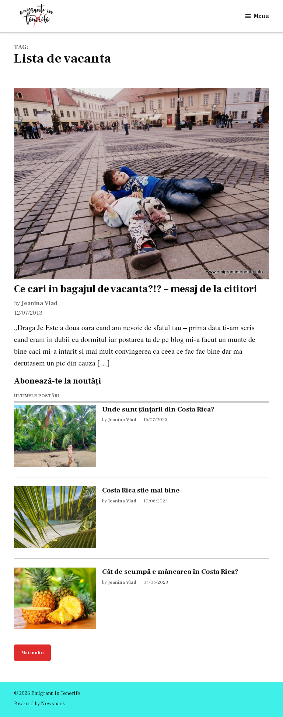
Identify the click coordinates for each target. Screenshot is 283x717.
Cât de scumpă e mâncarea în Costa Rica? (170, 571)
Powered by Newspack (39, 703)
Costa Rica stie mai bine (141, 490)
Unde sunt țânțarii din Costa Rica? (158, 409)
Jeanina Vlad (39, 303)
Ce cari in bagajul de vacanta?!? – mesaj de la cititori (135, 289)
